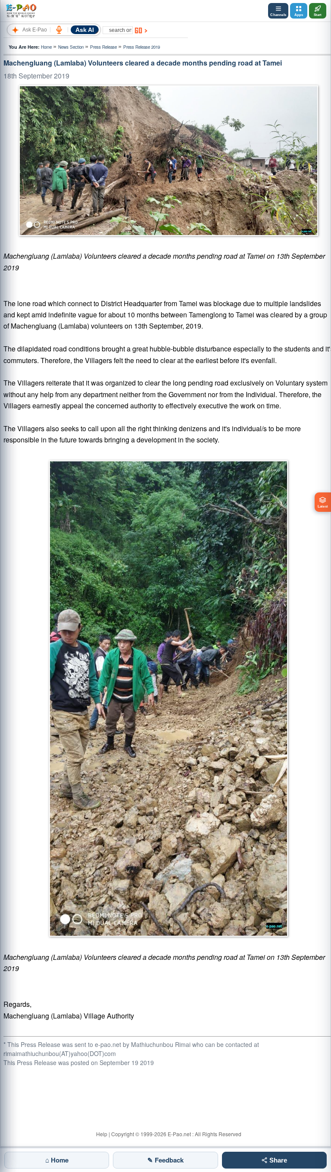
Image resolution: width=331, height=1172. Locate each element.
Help (101, 1134)
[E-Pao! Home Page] (21, 10)
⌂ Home (57, 1160)
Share (277, 1160)
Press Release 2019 (141, 47)
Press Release (103, 47)
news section (71, 47)
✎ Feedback (165, 1160)
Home (46, 47)
